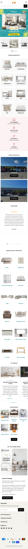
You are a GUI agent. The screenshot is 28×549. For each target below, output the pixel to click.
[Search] (25, 6)
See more (13, 402)
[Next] (25, 44)
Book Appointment (7, 497)
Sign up (21, 509)
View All (14, 439)
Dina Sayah (14, 229)
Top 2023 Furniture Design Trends (10, 383)
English (13, 534)
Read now (9, 398)
